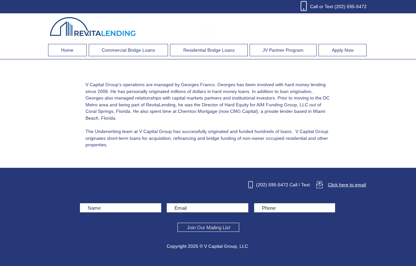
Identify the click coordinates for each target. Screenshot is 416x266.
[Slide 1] (208, 154)
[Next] (380, 86)
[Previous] (35, 86)
